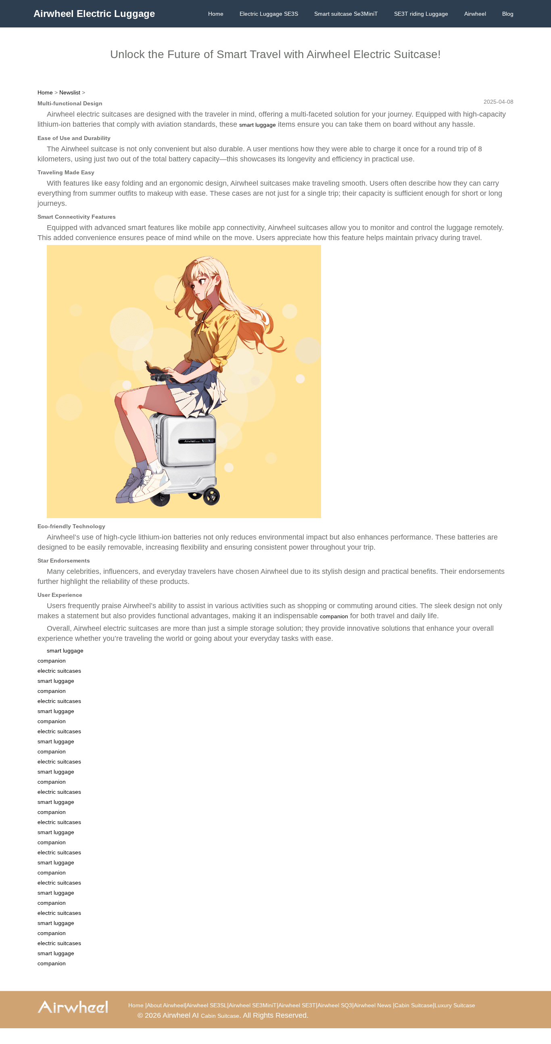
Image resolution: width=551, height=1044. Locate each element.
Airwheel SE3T (297, 1005)
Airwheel (475, 13)
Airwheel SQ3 (334, 1005)
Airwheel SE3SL (206, 1005)
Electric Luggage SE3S (269, 13)
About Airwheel (166, 1005)
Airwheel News (372, 1005)
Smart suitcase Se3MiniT (346, 13)
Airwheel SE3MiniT (253, 1005)
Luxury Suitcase (454, 1005)
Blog (507, 13)
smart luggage (257, 124)
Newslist (69, 92)
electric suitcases (59, 670)
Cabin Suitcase (413, 1005)
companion (334, 616)
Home (215, 13)
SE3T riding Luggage (421, 13)
